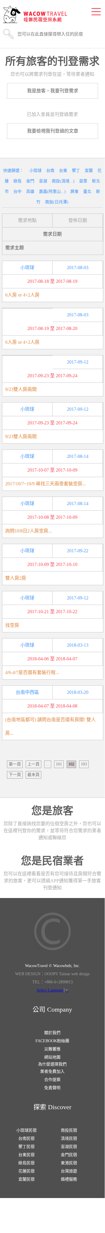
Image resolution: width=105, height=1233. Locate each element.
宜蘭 (89, 170)
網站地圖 (52, 1057)
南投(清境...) (63, 181)
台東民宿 (26, 1155)
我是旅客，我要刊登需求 (52, 90)
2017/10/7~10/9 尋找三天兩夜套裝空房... (45, 483)
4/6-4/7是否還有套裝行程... (32, 672)
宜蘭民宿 (26, 1179)
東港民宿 (69, 1163)
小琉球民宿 (26, 1130)
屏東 (74, 191)
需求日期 (52, 234)
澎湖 (43, 181)
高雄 (30, 191)
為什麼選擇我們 (52, 1064)
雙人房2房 (15, 578)
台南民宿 (26, 1138)
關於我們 (52, 1033)
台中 (17, 191)
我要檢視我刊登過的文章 (52, 130)
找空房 (12, 625)
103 (84, 764)
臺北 (87, 191)
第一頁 (15, 764)
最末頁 (33, 774)
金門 (30, 181)
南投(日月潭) (56, 202)
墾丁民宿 (26, 1146)
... (47, 764)
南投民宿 (69, 1130)
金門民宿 (69, 1155)
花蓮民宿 (26, 1171)
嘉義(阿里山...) (52, 191)
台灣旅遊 (69, 1171)
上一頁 (33, 764)
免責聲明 (52, 1088)
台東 (63, 170)
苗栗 (83, 181)
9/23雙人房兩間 (21, 389)
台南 (50, 170)
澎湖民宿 (69, 1146)
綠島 (17, 181)
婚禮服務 (69, 1179)
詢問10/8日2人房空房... (28, 530)
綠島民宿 (26, 1163)
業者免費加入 (52, 1071)
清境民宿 (69, 1138)
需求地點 (27, 220)
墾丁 (76, 170)
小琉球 (35, 170)
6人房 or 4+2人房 (22, 294)
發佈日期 (77, 220)
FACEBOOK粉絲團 (52, 1041)
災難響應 (52, 1049)
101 (59, 764)
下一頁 (15, 774)
